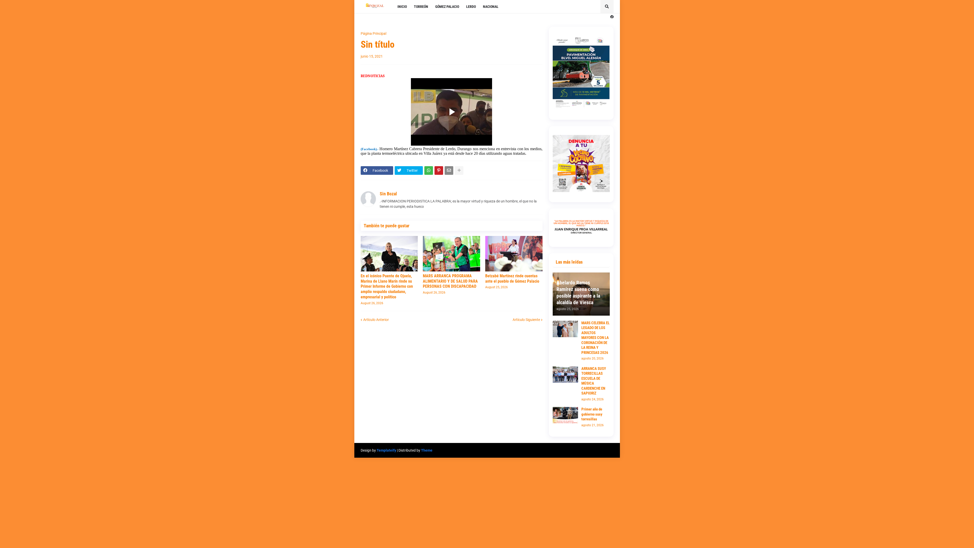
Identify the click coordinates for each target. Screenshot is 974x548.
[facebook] (612, 17)
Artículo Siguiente (526, 320)
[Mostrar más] (459, 170)
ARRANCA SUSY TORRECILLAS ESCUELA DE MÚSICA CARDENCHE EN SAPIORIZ (593, 381)
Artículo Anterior (376, 320)
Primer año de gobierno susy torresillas (591, 414)
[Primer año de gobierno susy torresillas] (565, 415)
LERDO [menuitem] (471, 7)
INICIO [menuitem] (402, 7)
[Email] (449, 170)
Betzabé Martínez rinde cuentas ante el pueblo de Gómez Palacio (512, 278)
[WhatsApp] (428, 170)
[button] (607, 6)
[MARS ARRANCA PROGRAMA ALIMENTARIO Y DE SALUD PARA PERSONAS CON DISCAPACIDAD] (451, 253)
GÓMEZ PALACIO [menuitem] (447, 7)
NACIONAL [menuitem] (490, 7)
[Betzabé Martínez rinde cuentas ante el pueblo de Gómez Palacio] (514, 253)
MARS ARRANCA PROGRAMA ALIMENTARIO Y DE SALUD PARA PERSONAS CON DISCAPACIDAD (450, 281)
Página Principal (373, 33)
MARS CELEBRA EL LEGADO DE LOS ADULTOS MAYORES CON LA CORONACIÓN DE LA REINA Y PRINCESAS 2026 (595, 338)
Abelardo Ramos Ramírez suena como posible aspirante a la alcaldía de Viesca (578, 292)
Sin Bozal (388, 193)
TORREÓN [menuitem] (421, 7)
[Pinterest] (438, 170)
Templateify (386, 450)
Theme (426, 450)
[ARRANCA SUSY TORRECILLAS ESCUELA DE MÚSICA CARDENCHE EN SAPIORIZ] (565, 374)
